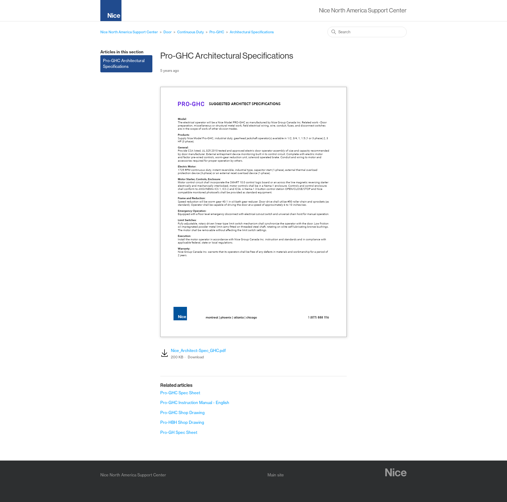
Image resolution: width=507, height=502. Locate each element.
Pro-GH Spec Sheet (178, 432)
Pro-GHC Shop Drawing (182, 412)
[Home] (113, 11)
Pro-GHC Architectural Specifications (123, 63)
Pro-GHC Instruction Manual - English (194, 402)
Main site (275, 474)
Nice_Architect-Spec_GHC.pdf (198, 350)
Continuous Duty (190, 32)
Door (167, 32)
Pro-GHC (216, 32)
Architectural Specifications (252, 32)
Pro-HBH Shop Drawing (182, 422)
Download (196, 357)
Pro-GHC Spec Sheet (180, 392)
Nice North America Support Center (129, 32)
